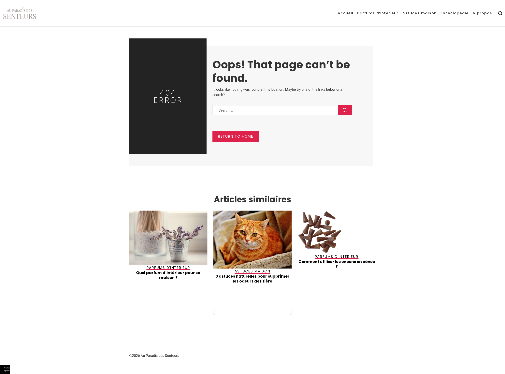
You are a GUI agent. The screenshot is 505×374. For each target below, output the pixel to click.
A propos (482, 13)
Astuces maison (419, 13)
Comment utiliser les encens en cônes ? (280, 264)
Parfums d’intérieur (377, 13)
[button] (214, 313)
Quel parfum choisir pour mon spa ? (364, 271)
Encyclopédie (455, 13)
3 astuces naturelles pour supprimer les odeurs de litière (196, 278)
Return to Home (235, 136)
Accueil (345, 13)
